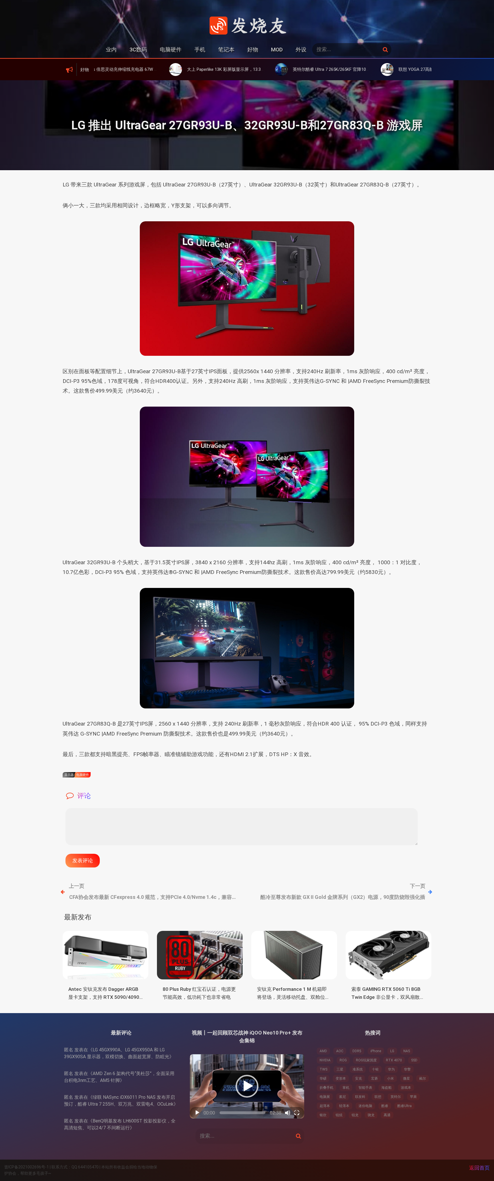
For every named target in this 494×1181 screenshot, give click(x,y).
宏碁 (374, 1078)
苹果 (413, 1097)
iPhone (375, 1051)
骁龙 (371, 1115)
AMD (323, 1051)
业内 (111, 49)
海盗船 (386, 1088)
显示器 (69, 775)
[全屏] (297, 1113)
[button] (247, 1086)
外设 (301, 49)
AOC (339, 1051)
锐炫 (339, 1115)
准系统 (357, 1069)
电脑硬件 (171, 49)
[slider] (242, 1112)
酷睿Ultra (404, 1106)
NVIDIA (325, 1060)
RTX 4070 (394, 1060)
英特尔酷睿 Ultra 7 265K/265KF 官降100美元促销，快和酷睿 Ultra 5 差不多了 (315, 69)
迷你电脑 (365, 1106)
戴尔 (422, 1078)
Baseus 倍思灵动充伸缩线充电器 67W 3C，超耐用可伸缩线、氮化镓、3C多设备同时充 (113, 69)
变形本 (341, 1078)
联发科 (360, 1097)
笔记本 (226, 49)
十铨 (375, 1069)
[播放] (197, 1113)
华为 (391, 1069)
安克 (358, 1078)
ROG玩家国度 (366, 1060)
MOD (277, 49)
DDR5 (356, 1051)
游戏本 (406, 1088)
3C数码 (138, 49)
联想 (378, 1097)
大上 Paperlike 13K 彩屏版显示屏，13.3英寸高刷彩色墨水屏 (193, 69)
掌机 (345, 1088)
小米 (390, 1078)
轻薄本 (344, 1106)
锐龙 (355, 1115)
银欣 (323, 1115)
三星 (339, 1069)
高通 (387, 1115)
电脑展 (325, 1097)
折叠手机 (326, 1088)
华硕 (323, 1078)
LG (392, 1051)
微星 (406, 1078)
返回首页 (479, 1168)
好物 (252, 49)
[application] (247, 1086)
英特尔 (396, 1097)
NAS (406, 1051)
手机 (199, 49)
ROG (343, 1060)
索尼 (342, 1097)
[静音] (287, 1113)
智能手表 (365, 1088)
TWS (323, 1069)
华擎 (407, 1069)
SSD (414, 1060)
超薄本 (325, 1106)
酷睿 (384, 1106)
